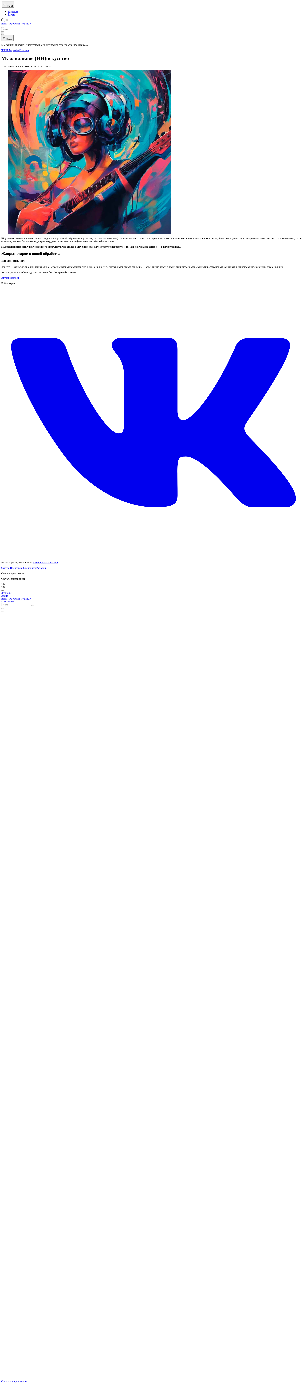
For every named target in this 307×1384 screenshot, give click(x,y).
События (24, 50)
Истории (41, 568)
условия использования (45, 562)
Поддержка (16, 568)
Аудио (11, 14)
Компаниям (29, 568)
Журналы (13, 11)
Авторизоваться (10, 277)
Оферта (5, 568)
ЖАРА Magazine (10, 50)
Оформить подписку (20, 23)
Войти (4, 23)
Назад (9, 6)
